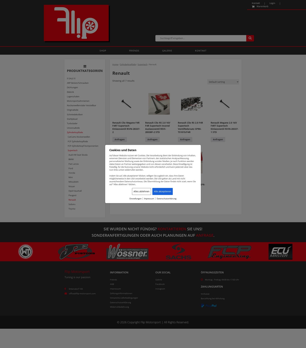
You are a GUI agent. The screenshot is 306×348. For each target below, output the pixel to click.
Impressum (149, 198)
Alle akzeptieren (162, 191)
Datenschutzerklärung (166, 198)
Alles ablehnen (141, 191)
